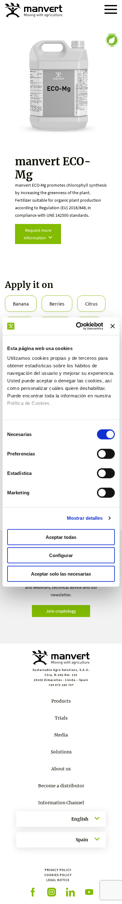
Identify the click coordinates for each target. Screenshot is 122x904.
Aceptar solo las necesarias (61, 573)
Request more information (37, 234)
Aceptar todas (61, 537)
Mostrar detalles (85, 518)
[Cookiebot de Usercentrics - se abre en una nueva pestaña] (77, 326)
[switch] (106, 454)
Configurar (61, 555)
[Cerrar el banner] (112, 326)
